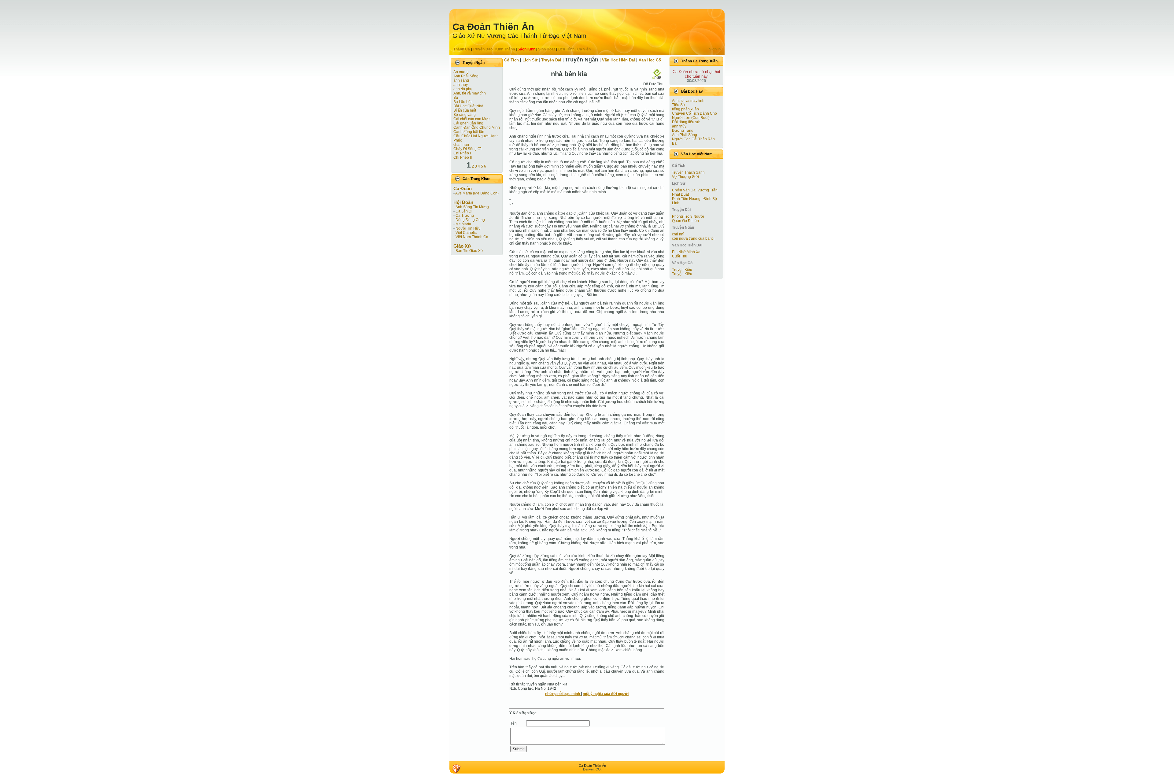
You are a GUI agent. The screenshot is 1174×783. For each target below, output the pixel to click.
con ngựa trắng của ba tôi (693, 238)
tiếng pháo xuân (685, 109)
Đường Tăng (682, 130)
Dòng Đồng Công (470, 220)
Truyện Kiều (682, 270)
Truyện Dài (551, 60)
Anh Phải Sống (465, 76)
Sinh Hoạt (546, 49)
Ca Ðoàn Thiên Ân (493, 26)
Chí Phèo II (462, 157)
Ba (455, 97)
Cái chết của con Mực (471, 119)
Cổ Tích (511, 60)
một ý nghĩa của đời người (606, 694)
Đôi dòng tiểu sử (686, 122)
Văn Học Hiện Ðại (618, 60)
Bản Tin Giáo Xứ (469, 251)
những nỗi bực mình (563, 694)
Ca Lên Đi (464, 211)
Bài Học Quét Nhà (468, 106)
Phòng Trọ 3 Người (688, 216)
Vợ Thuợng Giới (685, 177)
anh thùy (460, 85)
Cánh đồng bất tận (468, 132)
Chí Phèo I (462, 153)
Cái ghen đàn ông (468, 123)
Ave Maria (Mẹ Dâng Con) (477, 193)
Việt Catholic (466, 233)
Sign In (715, 49)
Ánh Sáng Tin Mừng (472, 207)
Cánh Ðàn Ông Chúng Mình (476, 127)
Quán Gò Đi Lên (685, 221)
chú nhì (678, 234)
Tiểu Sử (678, 105)
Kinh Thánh (505, 49)
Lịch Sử (529, 60)
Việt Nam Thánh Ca (472, 237)
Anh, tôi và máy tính (469, 93)
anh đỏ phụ (462, 89)
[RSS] (456, 769)
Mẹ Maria (463, 224)
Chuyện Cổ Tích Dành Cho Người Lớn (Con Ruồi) (694, 115)
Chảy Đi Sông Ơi (467, 149)
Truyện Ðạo (483, 49)
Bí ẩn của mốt (464, 110)
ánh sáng (461, 80)
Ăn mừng (461, 72)
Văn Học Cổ (650, 60)
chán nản (461, 144)
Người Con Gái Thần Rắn (693, 139)
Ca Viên (584, 49)
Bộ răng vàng (464, 115)
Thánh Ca (461, 49)
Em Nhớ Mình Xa (686, 252)
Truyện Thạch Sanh (688, 172)
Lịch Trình (566, 49)
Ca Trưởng (465, 215)
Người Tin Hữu (468, 228)
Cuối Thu (679, 256)
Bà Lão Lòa (463, 102)
